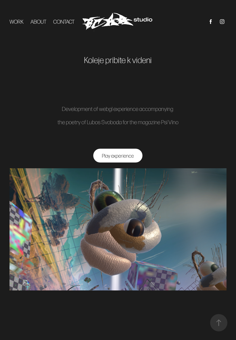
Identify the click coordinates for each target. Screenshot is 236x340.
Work (16, 21)
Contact (64, 21)
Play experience (118, 155)
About (38, 21)
